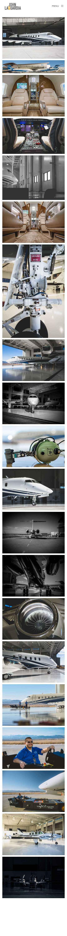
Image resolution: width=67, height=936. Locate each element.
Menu (55, 6)
